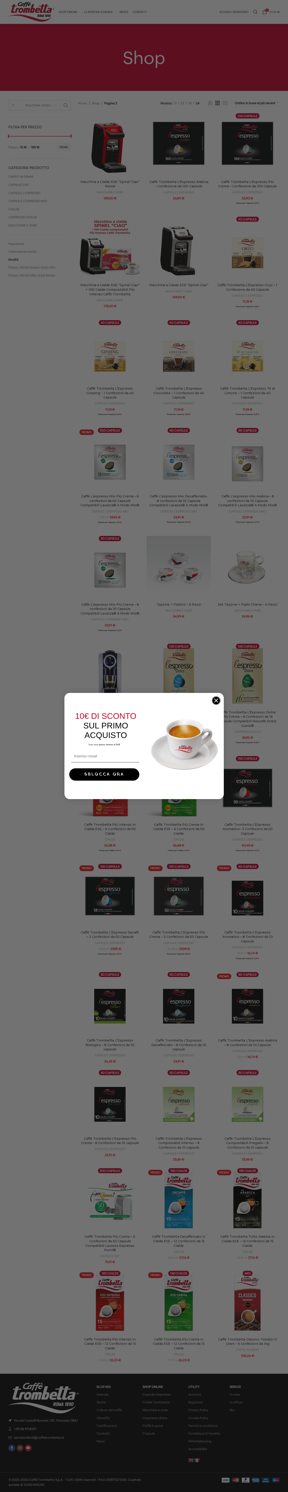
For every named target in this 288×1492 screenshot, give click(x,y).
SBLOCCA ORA (104, 774)
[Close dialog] (216, 701)
